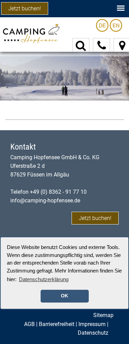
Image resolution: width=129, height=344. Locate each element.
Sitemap (103, 315)
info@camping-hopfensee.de (45, 200)
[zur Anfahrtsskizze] (122, 46)
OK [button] (64, 295)
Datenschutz (93, 332)
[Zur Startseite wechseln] (31, 33)
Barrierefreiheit (56, 324)
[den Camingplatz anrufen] (101, 45)
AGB (29, 324)
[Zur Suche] (81, 46)
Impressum (92, 324)
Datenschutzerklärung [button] (43, 279)
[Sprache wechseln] (103, 25)
